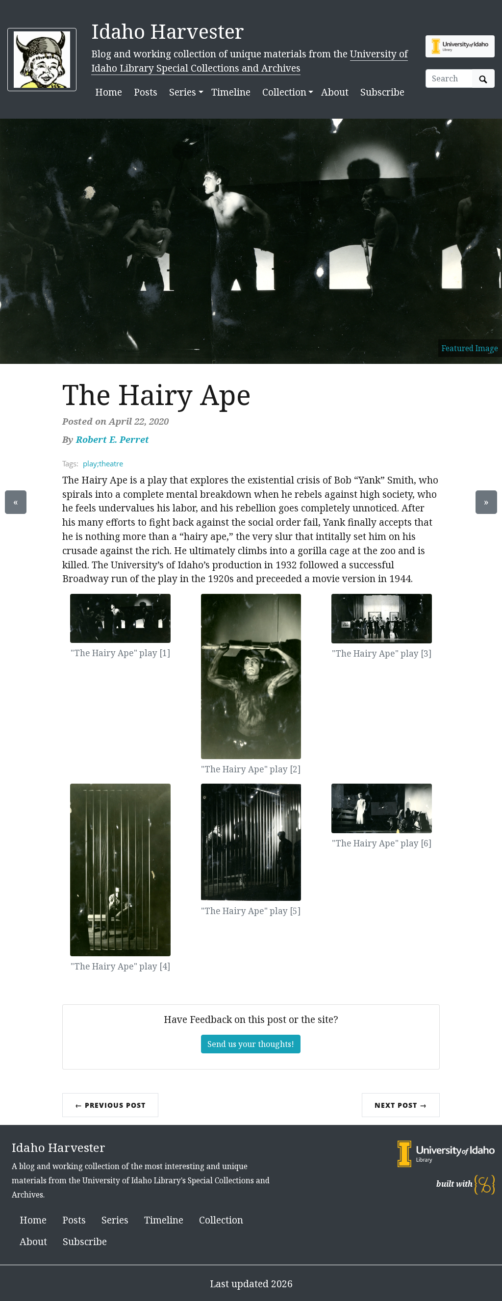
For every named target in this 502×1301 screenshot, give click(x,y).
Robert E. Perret (112, 439)
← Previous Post (110, 1105)
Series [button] (182, 92)
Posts (145, 92)
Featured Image (470, 348)
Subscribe (382, 92)
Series (114, 1219)
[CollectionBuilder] (485, 1184)
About (335, 92)
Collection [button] (284, 92)
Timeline (231, 92)
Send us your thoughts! (250, 1044)
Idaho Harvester (167, 31)
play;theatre (103, 463)
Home (108, 92)
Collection (221, 1219)
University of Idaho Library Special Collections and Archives (249, 61)
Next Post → (401, 1105)
